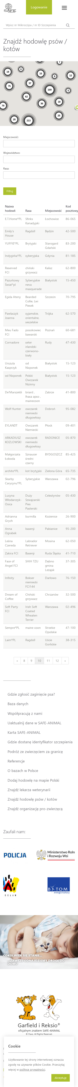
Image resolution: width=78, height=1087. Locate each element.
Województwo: (11, 152)
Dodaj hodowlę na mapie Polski (33, 780)
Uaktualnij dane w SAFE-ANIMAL (34, 722)
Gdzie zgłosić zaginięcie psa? (31, 694)
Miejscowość (53, 211)
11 (48, 661)
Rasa (28, 211)
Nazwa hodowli (10, 208)
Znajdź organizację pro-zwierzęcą (35, 808)
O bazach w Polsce (23, 770)
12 (57, 661)
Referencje (16, 761)
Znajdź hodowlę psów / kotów (32, 799)
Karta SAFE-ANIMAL (24, 732)
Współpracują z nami (25, 713)
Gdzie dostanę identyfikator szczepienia (40, 741)
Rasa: (6, 168)
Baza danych (18, 703)
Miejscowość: (11, 137)
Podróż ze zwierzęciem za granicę (35, 751)
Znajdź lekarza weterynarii (29, 789)
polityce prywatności (32, 1069)
